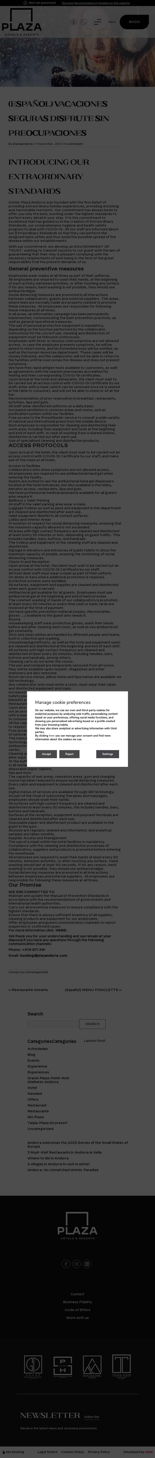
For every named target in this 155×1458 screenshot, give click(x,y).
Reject (69, 754)
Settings (107, 754)
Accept (46, 754)
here (51, 736)
